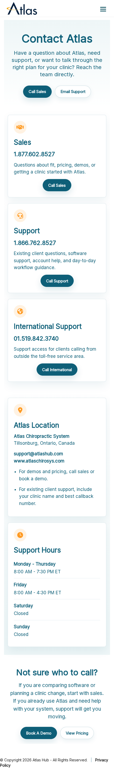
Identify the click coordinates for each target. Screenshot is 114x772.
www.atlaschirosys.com (39, 461)
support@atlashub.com (38, 453)
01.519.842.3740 (36, 338)
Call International (57, 369)
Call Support (57, 280)
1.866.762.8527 (35, 242)
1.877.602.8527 (34, 154)
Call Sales (37, 91)
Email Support (72, 91)
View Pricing (77, 733)
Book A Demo (38, 733)
